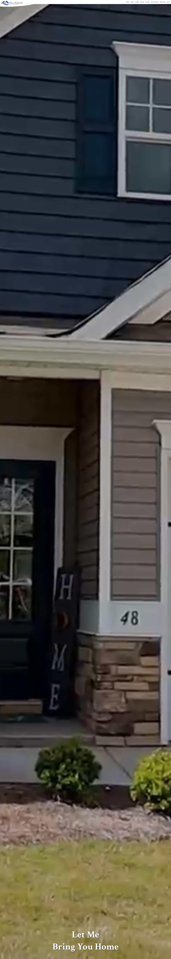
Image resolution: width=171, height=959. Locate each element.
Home (127, 2)
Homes (137, 2)
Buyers (142, 2)
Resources (163, 2)
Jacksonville (154, 2)
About (132, 2)
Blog (168, 2)
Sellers (147, 2)
